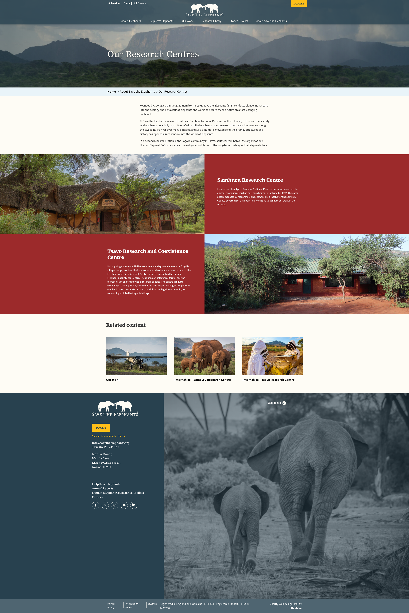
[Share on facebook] (95, 505)
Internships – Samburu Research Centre (202, 380)
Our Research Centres (173, 91)
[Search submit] (135, 8)
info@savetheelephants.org (110, 443)
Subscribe (114, 3)
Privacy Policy (111, 605)
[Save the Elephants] (204, 10)
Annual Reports (102, 488)
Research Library (211, 21)
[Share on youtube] (124, 505)
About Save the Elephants (271, 21)
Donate (298, 3)
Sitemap (152, 603)
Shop (127, 3)
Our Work (187, 21)
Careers (97, 497)
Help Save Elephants (161, 21)
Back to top (274, 403)
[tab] (113, 91)
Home (111, 91)
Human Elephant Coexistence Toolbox (118, 493)
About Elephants (131, 21)
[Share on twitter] (105, 505)
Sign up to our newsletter (106, 436)
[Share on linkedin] (133, 505)
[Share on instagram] (114, 505)
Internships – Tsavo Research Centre (268, 380)
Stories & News (239, 21)
